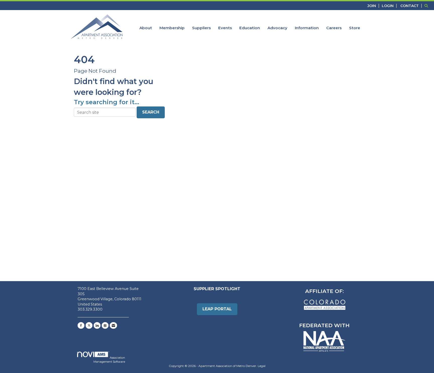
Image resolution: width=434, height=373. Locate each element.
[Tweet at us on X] (89, 325)
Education (249, 27)
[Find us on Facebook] (81, 325)
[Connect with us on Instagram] (105, 325)
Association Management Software (109, 359)
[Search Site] (427, 5)
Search (150, 112)
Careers (334, 27)
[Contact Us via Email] (113, 325)
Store (354, 27)
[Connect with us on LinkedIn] (97, 325)
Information (307, 27)
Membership (172, 27)
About (145, 27)
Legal (261, 366)
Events (225, 27)
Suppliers (201, 27)
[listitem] (374, 5)
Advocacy (277, 27)
